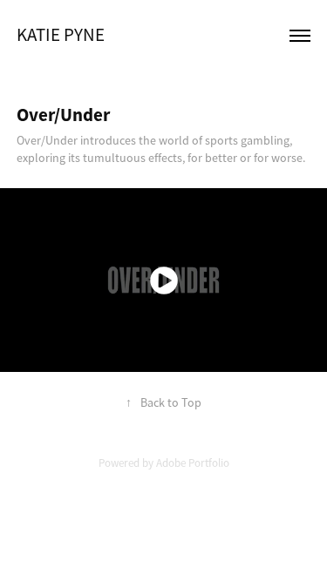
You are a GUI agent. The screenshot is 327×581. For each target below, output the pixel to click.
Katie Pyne (61, 35)
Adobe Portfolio (192, 463)
